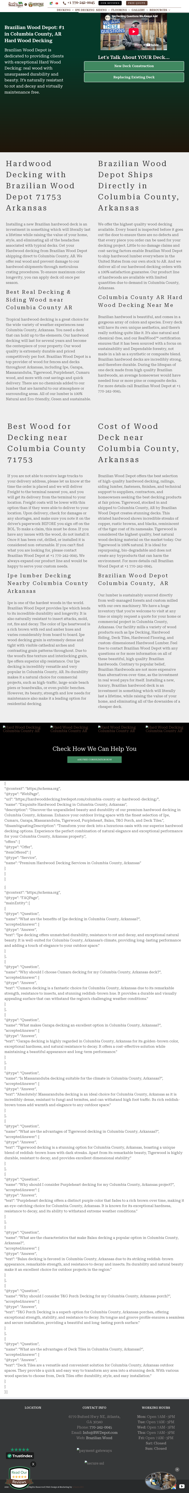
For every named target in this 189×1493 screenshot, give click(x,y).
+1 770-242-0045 (81, 3)
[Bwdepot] (160, 1481)
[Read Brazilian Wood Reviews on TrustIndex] (19, 1456)
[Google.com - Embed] (33, 1436)
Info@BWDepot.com (100, 1433)
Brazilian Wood (99, 1438)
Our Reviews (110, 3)
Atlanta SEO (78, 1487)
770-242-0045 (100, 1427)
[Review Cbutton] (19, 1478)
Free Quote (136, 3)
